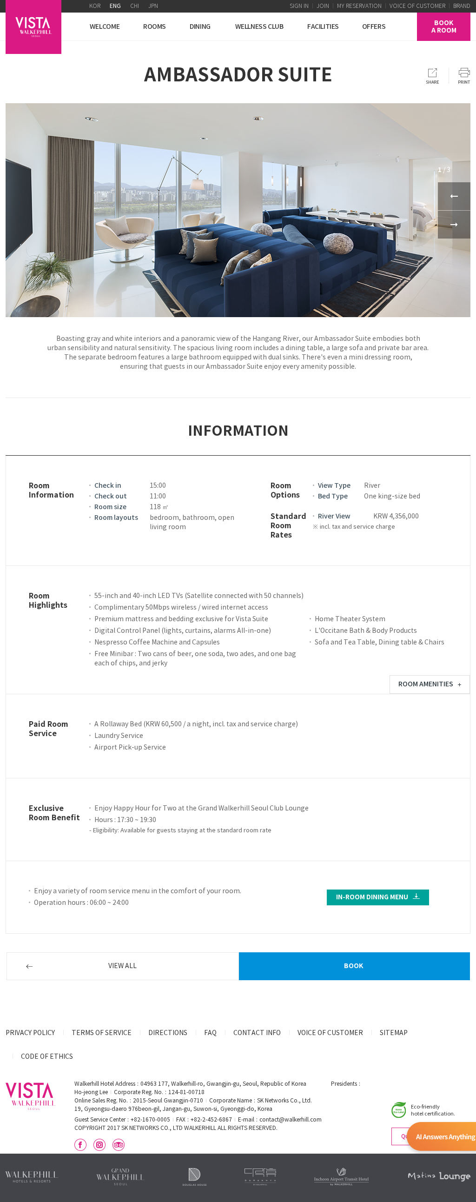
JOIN (323, 6)
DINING (200, 27)
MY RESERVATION (359, 6)
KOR (94, 6)
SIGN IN (299, 6)
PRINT (464, 76)
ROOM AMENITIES (425, 684)
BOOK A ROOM (443, 26)
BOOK (353, 966)
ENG (115, 6)
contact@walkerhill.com (290, 1120)
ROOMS (154, 27)
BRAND (461, 6)
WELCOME (104, 27)
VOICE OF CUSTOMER (417, 6)
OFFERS (374, 27)
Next (454, 225)
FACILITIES (323, 27)
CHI (134, 6)
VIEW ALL (122, 966)
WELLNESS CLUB (259, 27)
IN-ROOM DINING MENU (372, 897)
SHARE (432, 76)
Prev (454, 196)
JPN (153, 6)
